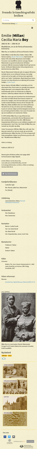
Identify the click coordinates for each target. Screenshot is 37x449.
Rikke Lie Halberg (6, 142)
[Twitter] (9, 436)
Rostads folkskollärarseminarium (15, 201)
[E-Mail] (13, 436)
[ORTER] (15, 410)
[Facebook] (5, 436)
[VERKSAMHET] (15, 379)
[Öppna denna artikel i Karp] (3, 358)
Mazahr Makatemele (17, 57)
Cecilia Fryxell (11, 82)
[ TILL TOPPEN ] (5, 292)
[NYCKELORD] (15, 426)
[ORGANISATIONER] (15, 395)
